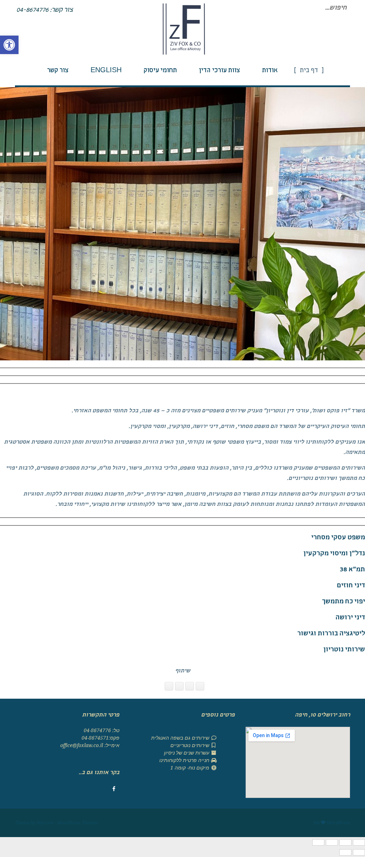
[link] (9, 45)
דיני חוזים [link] (351, 586)
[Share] (345, 842)
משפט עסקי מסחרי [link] (338, 538)
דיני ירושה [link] (350, 618)
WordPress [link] (338, 822)
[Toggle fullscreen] (332, 842)
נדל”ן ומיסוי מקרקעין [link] (334, 554)
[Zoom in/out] (318, 842)
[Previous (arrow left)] (359, 852)
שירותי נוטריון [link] (344, 650)
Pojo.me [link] (44, 822)
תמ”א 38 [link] (352, 570)
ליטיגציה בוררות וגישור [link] (331, 634)
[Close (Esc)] (359, 842)
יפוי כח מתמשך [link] (343, 602)
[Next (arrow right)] (345, 852)
